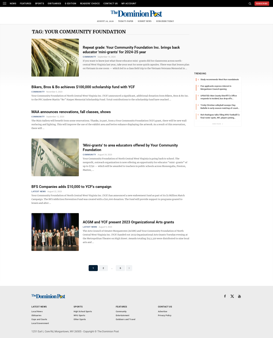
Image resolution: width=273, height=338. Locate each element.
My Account (128, 3)
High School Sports (83, 311)
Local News (37, 311)
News (13, 3)
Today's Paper (125, 21)
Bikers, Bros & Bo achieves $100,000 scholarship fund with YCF (83, 87)
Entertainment (122, 315)
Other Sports (80, 319)
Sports (39, 3)
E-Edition (70, 3)
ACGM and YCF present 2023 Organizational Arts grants (128, 222)
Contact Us (110, 3)
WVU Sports (79, 315)
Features (25, 3)
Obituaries (54, 3)
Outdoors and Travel (125, 319)
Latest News (38, 191)
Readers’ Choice (90, 3)
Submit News (145, 21)
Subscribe (262, 4)
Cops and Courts (39, 319)
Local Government (40, 323)
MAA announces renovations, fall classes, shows (71, 112)
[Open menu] (4, 3)
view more (216, 124)
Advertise (162, 311)
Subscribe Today (165, 21)
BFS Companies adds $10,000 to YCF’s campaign (71, 187)
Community (89, 57)
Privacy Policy (164, 315)
